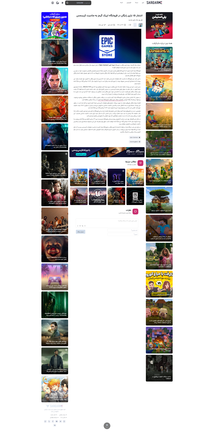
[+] (85, 225)
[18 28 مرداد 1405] (54, 137)
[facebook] (52, 421)
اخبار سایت (53, 415)
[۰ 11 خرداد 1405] (159, 256)
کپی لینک (100, 25)
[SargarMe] (56, 406)
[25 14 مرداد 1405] (159, 144)
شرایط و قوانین (53, 417)
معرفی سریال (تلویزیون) (60, 226)
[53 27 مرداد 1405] (54, 193)
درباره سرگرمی (62, 415)
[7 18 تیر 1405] (159, 228)
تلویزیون (129, 2)
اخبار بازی (168, 93)
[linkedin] (54, 425)
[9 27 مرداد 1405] (54, 221)
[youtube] (56, 421)
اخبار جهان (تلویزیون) (60, 254)
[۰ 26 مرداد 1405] (54, 360)
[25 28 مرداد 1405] (54, 53)
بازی (143, 2)
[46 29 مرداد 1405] (54, 109)
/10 (135, 26)
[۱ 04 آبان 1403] (159, 368)
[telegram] (60, 421)
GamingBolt (134, 142)
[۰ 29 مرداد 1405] (159, 60)
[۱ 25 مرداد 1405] (54, 333)
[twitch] (45, 421)
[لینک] (82, 226)
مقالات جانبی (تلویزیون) (60, 338)
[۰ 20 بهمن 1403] (159, 312)
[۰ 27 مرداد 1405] (54, 249)
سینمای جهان (62, 58)
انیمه (121, 2)
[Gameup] (58, 3)
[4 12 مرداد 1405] (159, 172)
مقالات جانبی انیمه (61, 394)
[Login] (52, 3)
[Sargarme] (154, 3)
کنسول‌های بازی (62, 282)
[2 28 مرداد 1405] (54, 165)
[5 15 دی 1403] (159, 340)
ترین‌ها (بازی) (100, 178)
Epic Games (134, 137)
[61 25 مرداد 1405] (54, 305)
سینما (136, 2)
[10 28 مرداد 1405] (54, 81)
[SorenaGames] (47, 406)
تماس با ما (63, 417)
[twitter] (49, 421)
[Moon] (62, 3)
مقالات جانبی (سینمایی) (60, 114)
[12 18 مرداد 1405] (159, 116)
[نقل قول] (80, 226)
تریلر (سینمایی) (166, 261)
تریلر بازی (168, 65)
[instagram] (64, 421)
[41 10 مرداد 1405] (159, 200)
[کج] (78, 226)
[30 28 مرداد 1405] (54, 388)
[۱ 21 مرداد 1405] (159, 88)
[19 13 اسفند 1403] (159, 284)
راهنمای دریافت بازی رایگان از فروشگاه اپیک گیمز (110, 100)
